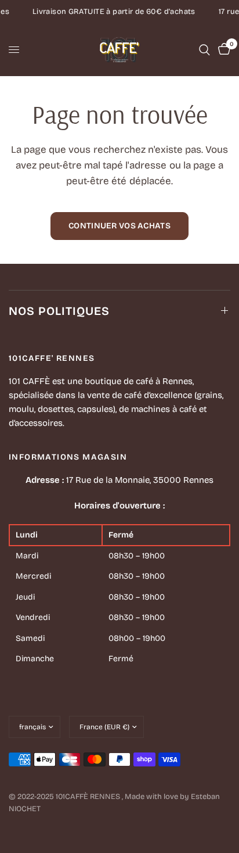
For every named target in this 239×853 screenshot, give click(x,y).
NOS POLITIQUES (59, 311)
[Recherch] (204, 50)
